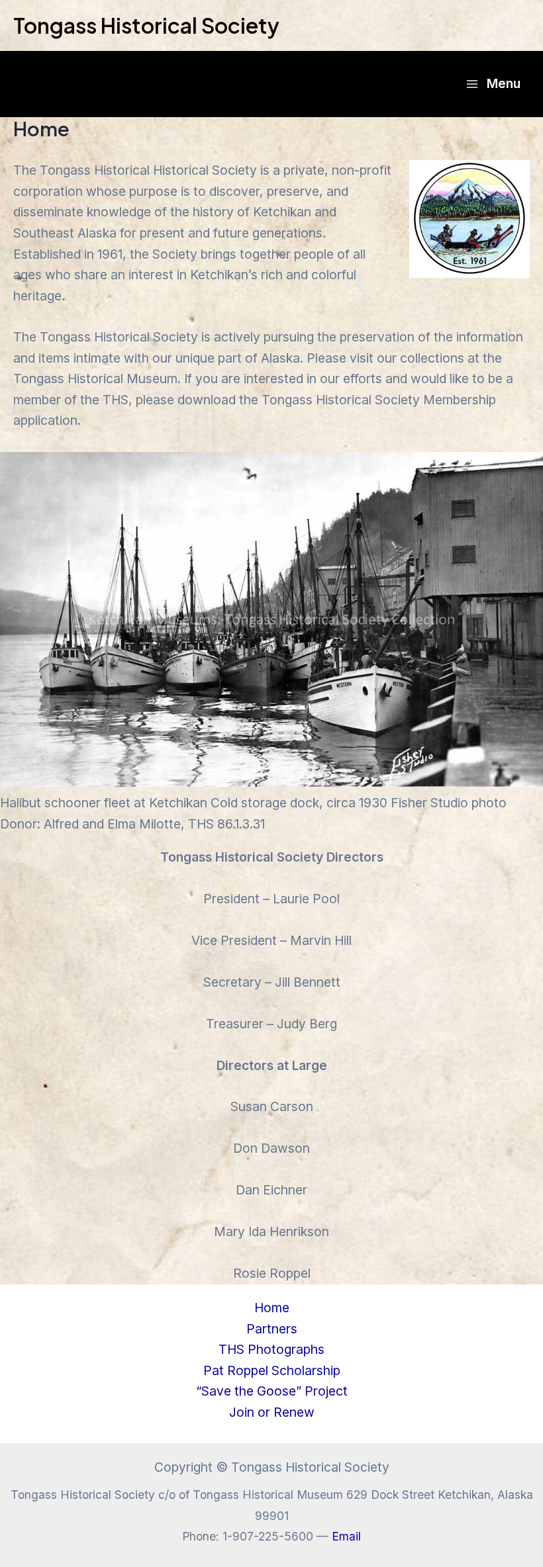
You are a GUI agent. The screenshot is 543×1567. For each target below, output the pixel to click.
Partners (271, 1329)
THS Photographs (271, 1349)
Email (346, 1536)
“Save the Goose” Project (272, 1391)
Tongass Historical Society (146, 25)
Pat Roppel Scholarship (271, 1370)
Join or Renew (272, 1412)
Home (271, 1308)
